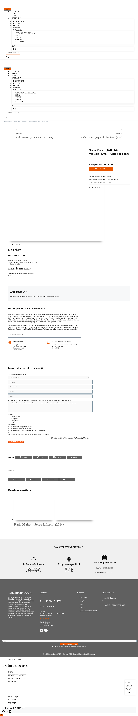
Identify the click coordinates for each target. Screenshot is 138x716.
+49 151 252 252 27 (107, 572)
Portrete (19, 42)
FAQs (81, 604)
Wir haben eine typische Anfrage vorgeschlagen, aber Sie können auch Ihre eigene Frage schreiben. (39, 400)
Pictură (15, 121)
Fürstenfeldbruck (17, 675)
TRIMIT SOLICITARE (16, 442)
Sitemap (75, 654)
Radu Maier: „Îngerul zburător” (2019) (101, 137)
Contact (17, 28)
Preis (109, 182)
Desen (11, 672)
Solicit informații (101, 169)
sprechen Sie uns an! (52, 296)
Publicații (13, 697)
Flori (17, 35)
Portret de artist (15, 264)
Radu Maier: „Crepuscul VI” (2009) (34, 137)
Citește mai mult (21, 530)
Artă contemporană (25, 33)
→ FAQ (10, 275)
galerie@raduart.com (48, 606)
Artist (15, 14)
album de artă (13, 53)
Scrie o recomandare (115, 605)
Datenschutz (83, 654)
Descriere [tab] (17, 244)
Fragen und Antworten (35, 296)
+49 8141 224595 (107, 568)
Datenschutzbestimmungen (24, 434)
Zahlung (102, 182)
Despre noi (18, 21)
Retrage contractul (88, 611)
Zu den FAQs (55, 348)
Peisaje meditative (17, 678)
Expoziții (17, 23)
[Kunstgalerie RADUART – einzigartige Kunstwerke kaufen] (12, 6)
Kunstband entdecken (13, 659)
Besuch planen (44, 618)
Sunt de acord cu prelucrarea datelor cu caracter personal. (70, 646)
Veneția (12, 703)
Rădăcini (12, 700)
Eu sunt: (10, 415)
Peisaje (18, 39)
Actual (15, 16)
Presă (16, 25)
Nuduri (18, 37)
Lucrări (15, 12)
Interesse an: (12, 424)
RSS (70, 654)
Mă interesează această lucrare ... (18, 374)
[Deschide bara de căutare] (7, 58)
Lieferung (94, 182)
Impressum (91, 654)
